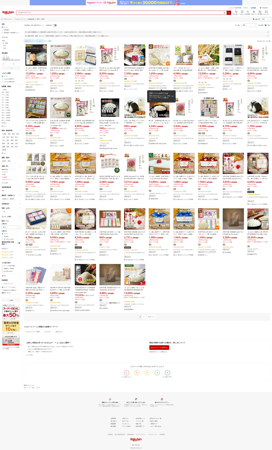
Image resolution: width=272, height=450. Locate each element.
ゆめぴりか (5, 169)
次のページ (151, 317)
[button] (264, 8)
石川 (3, 140)
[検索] (229, 13)
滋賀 (12, 143)
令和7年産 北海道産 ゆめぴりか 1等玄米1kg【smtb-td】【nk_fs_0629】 (233, 234)
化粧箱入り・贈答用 (8, 199)
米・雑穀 (31, 387)
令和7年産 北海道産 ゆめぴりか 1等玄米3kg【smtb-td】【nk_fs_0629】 (109, 290)
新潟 (12, 137)
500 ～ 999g (5, 92)
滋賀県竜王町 (31, 90)
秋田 (17, 134)
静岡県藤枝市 (130, 309)
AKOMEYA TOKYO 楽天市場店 (60, 310)
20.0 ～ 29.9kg (6, 112)
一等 (3, 211)
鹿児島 (4, 150)
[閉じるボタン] (268, 32)
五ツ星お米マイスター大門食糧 (61, 199)
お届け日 (4, 231)
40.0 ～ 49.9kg (6, 118)
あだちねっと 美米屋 (58, 91)
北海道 (4, 134)
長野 (12, 140)
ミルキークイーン (7, 179)
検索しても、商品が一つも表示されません (40, 351)
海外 (7, 221)
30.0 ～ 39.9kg (6, 115)
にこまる (4, 177)
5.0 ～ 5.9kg (5, 105)
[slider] (2, 60)
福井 (8, 140)
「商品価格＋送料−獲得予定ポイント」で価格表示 (37, 25)
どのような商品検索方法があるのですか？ (40, 349)
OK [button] (172, 96)
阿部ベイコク (80, 91)
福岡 (8, 146)
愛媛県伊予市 (253, 254)
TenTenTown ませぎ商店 (34, 255)
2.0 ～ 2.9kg (5, 97)
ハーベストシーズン (131, 89)
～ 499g (4, 90)
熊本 (16, 146)
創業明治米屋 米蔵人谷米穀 (109, 148)
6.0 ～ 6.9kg (5, 107)
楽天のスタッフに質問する (159, 347)
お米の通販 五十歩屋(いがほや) (184, 91)
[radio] (2, 27)
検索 (11, 68)
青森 (9, 134)
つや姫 (4, 174)
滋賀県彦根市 (154, 199)
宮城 (13, 134)
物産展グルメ (105, 255)
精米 (9, 161)
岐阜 (16, 140)
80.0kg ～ (4, 123)
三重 (8, 143)
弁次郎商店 (228, 252)
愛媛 (3, 146)
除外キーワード (6, 293)
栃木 (8, 137)
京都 (16, 143)
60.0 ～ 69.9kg (6, 120)
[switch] (18, 243)
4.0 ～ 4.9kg (5, 102)
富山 (16, 137)
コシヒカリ (5, 172)
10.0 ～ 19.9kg (6, 110)
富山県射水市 (204, 92)
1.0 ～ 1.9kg (5, 95)
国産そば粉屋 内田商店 (83, 310)
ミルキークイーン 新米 (32, 332)
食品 (25, 387)
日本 (3, 190)
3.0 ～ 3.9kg (5, 100)
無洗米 (4, 161)
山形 (3, 137)
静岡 (3, 143)
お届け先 (4, 223)
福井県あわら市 (56, 254)
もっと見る (29, 355)
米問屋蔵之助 (31, 143)
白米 (38, 387)
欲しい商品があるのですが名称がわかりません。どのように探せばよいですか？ (51, 346)
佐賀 (12, 146)
